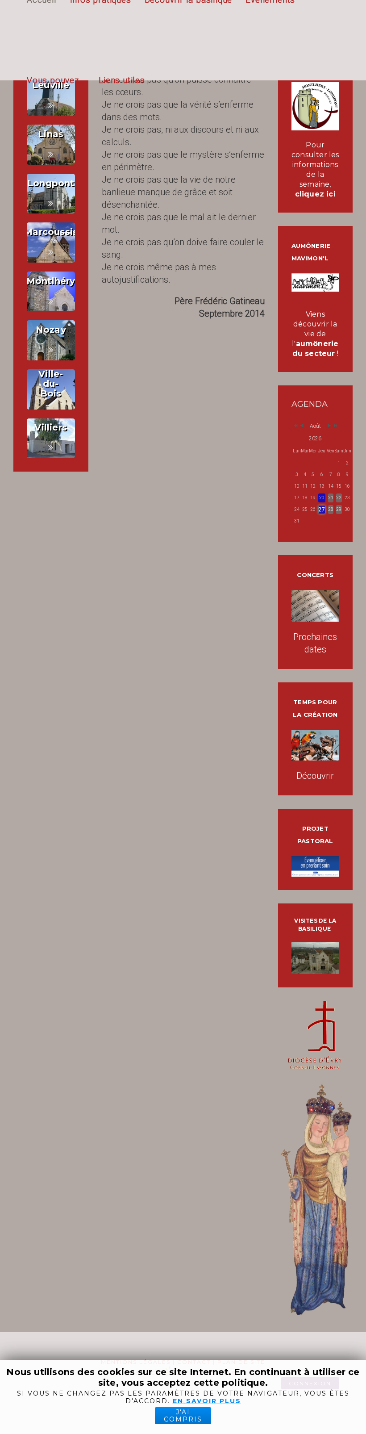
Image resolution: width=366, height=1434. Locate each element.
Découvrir (315, 775)
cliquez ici (315, 194)
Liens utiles (122, 80)
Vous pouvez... (56, 80)
